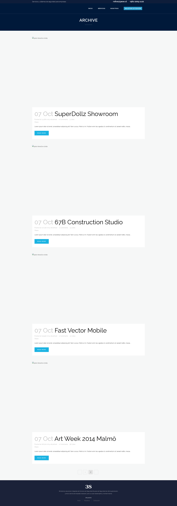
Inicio (79, 500)
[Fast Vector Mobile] (88, 288)
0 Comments (63, 119)
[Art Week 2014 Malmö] (88, 397)
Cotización (96, 500)
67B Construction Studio (89, 222)
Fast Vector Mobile (81, 330)
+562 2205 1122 (136, 1)
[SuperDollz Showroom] (88, 72)
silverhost (53, 119)
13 (72, 227)
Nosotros (87, 500)
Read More (41, 133)
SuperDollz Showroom (86, 113)
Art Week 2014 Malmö (85, 438)
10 (72, 336)
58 (72, 444)
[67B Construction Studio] (88, 180)
